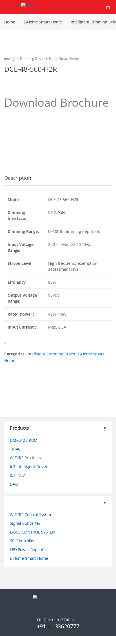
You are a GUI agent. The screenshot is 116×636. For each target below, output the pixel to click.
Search (109, 7)
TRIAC (15, 449)
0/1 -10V (17, 475)
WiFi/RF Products (25, 457)
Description (17, 178)
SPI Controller (22, 540)
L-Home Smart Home (43, 22)
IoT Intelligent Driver (29, 466)
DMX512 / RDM (23, 440)
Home (9, 22)
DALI (14, 484)
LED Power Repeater (28, 549)
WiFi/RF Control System (31, 514)
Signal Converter (25, 523)
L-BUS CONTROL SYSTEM (33, 532)
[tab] (17, 180)
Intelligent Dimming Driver (24, 58)
